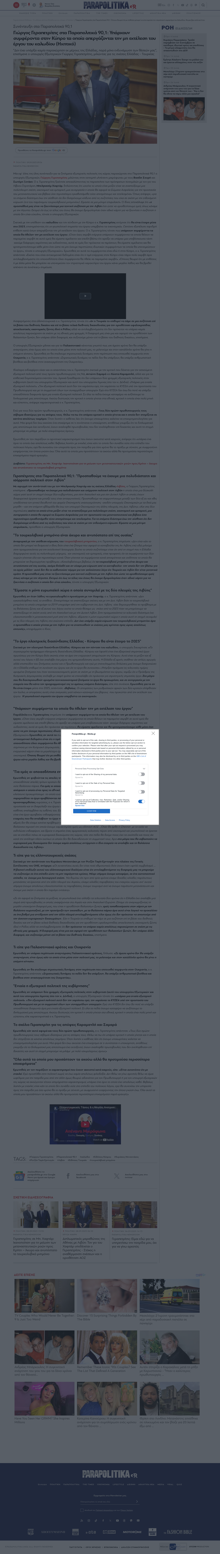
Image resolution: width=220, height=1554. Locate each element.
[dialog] (110, 777)
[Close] (154, 734)
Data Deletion (95, 820)
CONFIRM (91, 811)
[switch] (141, 774)
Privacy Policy (124, 820)
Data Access (110, 820)
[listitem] (110, 768)
